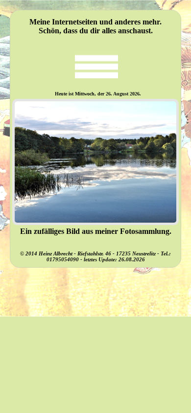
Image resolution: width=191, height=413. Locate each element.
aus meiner (100, 231)
